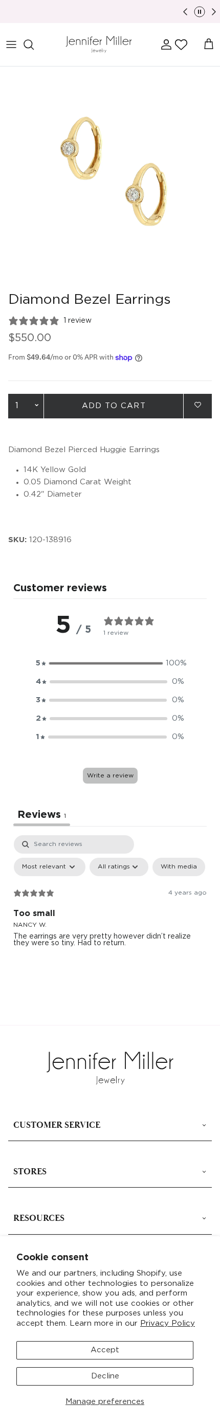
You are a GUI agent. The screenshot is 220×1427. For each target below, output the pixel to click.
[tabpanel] (110, 912)
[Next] (214, 12)
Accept (105, 1350)
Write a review (110, 775)
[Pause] (199, 12)
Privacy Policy (167, 1323)
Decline (105, 1376)
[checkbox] (178, 867)
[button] (181, 44)
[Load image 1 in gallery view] (110, 176)
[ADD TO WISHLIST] (198, 405)
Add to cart (114, 406)
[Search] (34, 44)
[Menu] (11, 44)
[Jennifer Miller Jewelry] (98, 45)
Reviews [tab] (41, 814)
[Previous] (185, 12)
